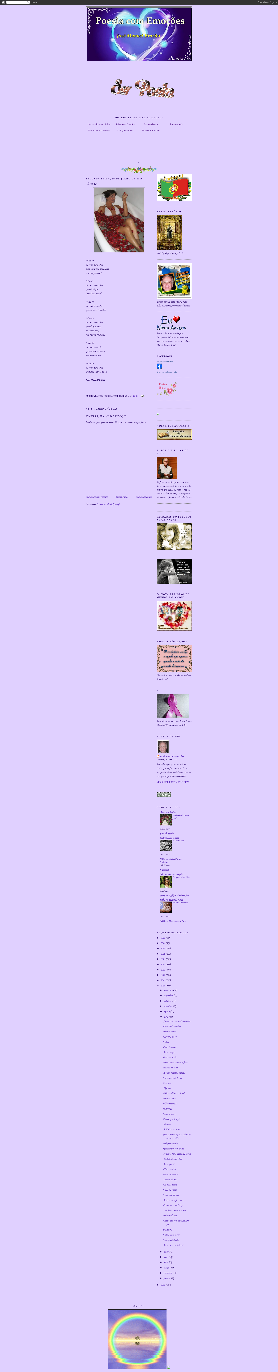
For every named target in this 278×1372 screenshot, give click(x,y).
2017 (163, 948)
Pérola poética (169, 1169)
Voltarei (163, 862)
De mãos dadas (170, 1184)
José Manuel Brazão (165, 362)
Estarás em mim (170, 1067)
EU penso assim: (171, 1143)
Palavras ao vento (180, 902)
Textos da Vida (176, 124)
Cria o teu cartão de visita (167, 372)
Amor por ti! (169, 1164)
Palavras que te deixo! (173, 1205)
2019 (163, 938)
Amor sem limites (168, 812)
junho (166, 1251)
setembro (168, 1006)
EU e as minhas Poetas (170, 859)
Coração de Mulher (172, 1026)
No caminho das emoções (99, 130)
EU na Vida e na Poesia (174, 1093)
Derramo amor (169, 1036)
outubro (167, 1001)
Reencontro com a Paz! (173, 1148)
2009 (163, 1285)
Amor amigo (168, 1052)
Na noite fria (178, 840)
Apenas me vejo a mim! (173, 1200)
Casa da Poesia (166, 833)
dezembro (168, 990)
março (167, 1267)
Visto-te (167, 1124)
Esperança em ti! (170, 1174)
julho (166, 1017)
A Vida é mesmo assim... (174, 1072)
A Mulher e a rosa (171, 1129)
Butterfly (167, 1109)
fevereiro (168, 1273)
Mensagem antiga (144, 497)
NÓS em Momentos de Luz (172, 921)
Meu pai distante (171, 1240)
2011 (163, 980)
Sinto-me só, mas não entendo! (177, 1021)
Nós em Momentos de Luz (99, 124)
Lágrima (167, 1088)
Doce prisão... (169, 1114)
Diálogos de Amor (125, 130)
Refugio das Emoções (125, 124)
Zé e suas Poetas (151, 124)
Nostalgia (167, 1229)
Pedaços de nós (170, 1215)
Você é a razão (170, 1190)
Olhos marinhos (170, 1103)
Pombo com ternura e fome (175, 1062)
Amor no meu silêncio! (173, 1245)
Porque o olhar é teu (180, 877)
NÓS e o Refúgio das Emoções (174, 895)
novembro (168, 995)
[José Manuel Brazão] (159, 368)
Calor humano (169, 1047)
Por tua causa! (169, 1031)
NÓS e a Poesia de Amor (171, 899)
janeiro (167, 1278)
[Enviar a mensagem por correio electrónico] (141, 396)
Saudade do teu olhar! (173, 1159)
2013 (163, 969)
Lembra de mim (170, 1179)
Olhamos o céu (169, 1057)
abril (166, 1262)
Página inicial (122, 497)
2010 (163, 985)
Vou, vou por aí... (171, 1195)
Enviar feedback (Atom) (108, 504)
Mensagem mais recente (96, 497)
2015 (163, 959)
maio (166, 1257)
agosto (167, 1011)
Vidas (165, 1042)
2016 (163, 954)
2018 (163, 943)
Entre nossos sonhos (151, 130)
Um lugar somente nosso (174, 1210)
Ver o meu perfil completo (173, 782)
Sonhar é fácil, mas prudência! (177, 1154)
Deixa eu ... (168, 1083)
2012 (163, 975)
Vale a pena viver (171, 1235)
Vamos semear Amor (172, 1078)
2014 (163, 964)
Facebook (164, 870)
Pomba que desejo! (171, 1119)
